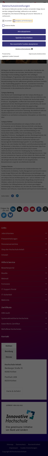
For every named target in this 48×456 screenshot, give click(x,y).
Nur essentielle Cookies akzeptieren (24, 44)
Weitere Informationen (23, 49)
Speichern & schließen (24, 38)
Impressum (32, 54)
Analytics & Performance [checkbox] (24, 21)
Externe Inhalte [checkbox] (10, 25)
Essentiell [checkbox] (8, 21)
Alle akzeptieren (24, 31)
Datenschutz (41, 54)
